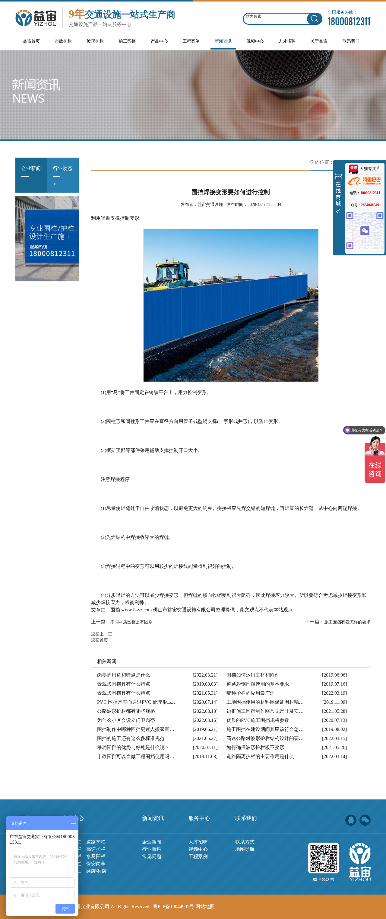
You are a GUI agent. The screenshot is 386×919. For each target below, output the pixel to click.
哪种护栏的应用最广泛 (250, 693)
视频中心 (198, 849)
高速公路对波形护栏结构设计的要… (265, 738)
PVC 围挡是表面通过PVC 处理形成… (137, 702)
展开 (338, 194)
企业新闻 (31, 176)
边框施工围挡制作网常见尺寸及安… (265, 711)
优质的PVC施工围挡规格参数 (257, 720)
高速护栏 (96, 849)
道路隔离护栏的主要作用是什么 (260, 756)
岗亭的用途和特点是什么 (123, 674)
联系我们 (246, 818)
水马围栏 (96, 856)
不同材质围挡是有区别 (131, 622)
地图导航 (245, 849)
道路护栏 (96, 841)
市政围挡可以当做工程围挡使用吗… (135, 756)
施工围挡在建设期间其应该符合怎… (265, 729)
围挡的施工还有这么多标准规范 (131, 738)
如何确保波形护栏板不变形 (255, 747)
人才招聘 (198, 841)
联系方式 (245, 841)
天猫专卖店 (369, 168)
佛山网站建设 (335, 906)
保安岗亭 (96, 863)
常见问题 (151, 856)
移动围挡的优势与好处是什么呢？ (133, 747)
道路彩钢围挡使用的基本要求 (257, 684)
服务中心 (199, 818)
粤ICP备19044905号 (173, 906)
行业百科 (151, 849)
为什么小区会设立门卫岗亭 (126, 720)
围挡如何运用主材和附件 (253, 674)
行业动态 (62, 176)
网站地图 (205, 906)
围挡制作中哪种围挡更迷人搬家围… (135, 729)
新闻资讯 (153, 818)
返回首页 (99, 640)
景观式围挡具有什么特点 (123, 684)
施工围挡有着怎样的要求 (347, 622)
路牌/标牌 (96, 870)
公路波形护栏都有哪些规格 (126, 711)
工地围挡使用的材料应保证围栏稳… (265, 702)
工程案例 (198, 856)
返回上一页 (101, 634)
